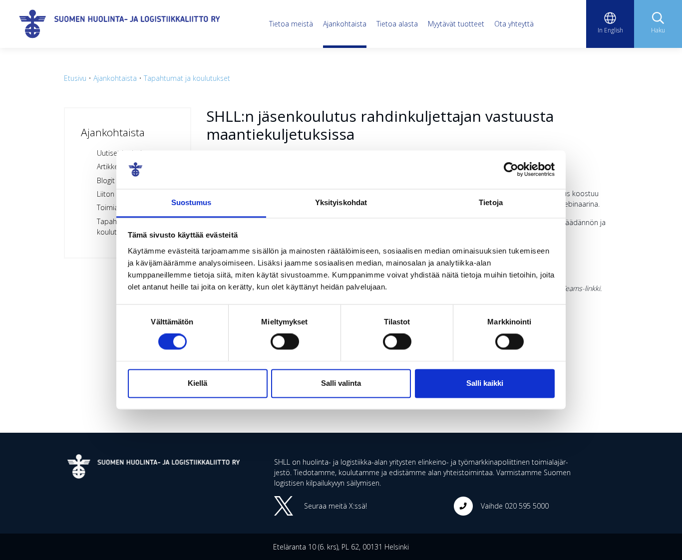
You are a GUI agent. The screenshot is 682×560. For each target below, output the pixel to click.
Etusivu (75, 78)
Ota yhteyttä (514, 23)
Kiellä (197, 383)
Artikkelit (110, 166)
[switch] (285, 342)
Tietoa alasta (397, 23)
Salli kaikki (484, 383)
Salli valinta (341, 383)
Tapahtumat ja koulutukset (187, 78)
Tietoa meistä (291, 23)
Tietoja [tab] (491, 202)
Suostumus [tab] (191, 202)
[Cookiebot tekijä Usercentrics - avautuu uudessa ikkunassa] (511, 169)
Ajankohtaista (344, 23)
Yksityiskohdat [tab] (341, 202)
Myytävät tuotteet (456, 23)
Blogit (106, 180)
